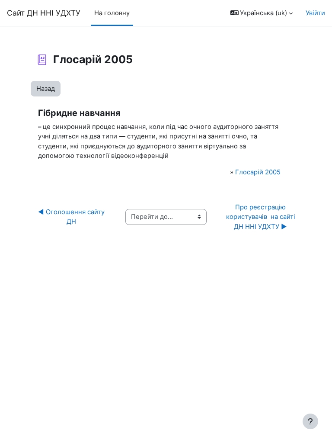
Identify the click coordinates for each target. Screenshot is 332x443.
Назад (45, 89)
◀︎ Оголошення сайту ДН (73, 216)
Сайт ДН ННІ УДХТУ (43, 12)
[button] (262, 13)
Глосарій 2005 (258, 172)
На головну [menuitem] (112, 13)
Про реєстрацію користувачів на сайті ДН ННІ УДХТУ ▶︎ (261, 216)
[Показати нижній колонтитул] (310, 421)
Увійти (315, 13)
